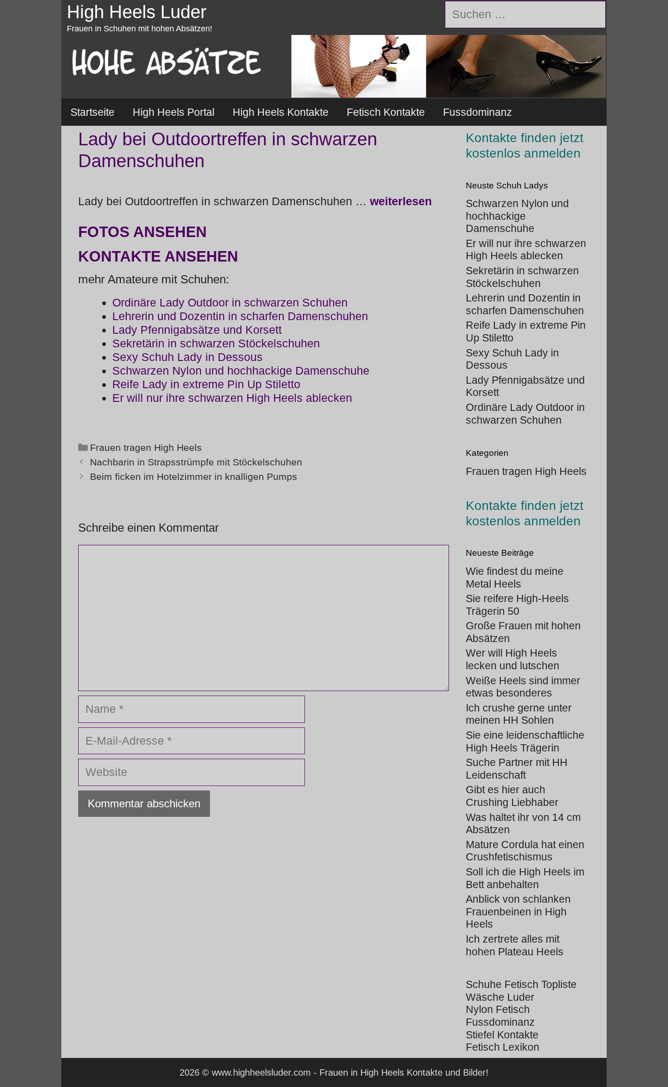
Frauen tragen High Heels (146, 447)
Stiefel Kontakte (502, 1035)
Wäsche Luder (500, 997)
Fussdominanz (477, 112)
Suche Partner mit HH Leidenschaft (517, 768)
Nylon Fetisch (498, 1009)
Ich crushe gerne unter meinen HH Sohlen (519, 714)
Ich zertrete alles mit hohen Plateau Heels (514, 945)
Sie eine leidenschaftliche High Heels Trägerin (525, 741)
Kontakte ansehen (158, 256)
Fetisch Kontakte (386, 112)
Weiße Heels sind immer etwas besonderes (523, 687)
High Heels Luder (136, 12)
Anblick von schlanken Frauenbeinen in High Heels (518, 911)
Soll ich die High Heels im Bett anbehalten (525, 878)
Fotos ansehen (142, 231)
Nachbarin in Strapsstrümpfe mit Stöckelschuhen (196, 462)
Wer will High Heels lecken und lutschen (512, 659)
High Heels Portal (173, 112)
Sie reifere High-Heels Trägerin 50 (517, 605)
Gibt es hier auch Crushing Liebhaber (512, 796)
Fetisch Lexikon (502, 1047)
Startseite (92, 112)
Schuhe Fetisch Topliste (521, 984)
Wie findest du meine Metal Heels (514, 577)
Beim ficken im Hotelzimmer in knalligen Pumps (193, 476)
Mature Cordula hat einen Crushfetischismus (525, 851)
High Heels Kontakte (281, 112)
